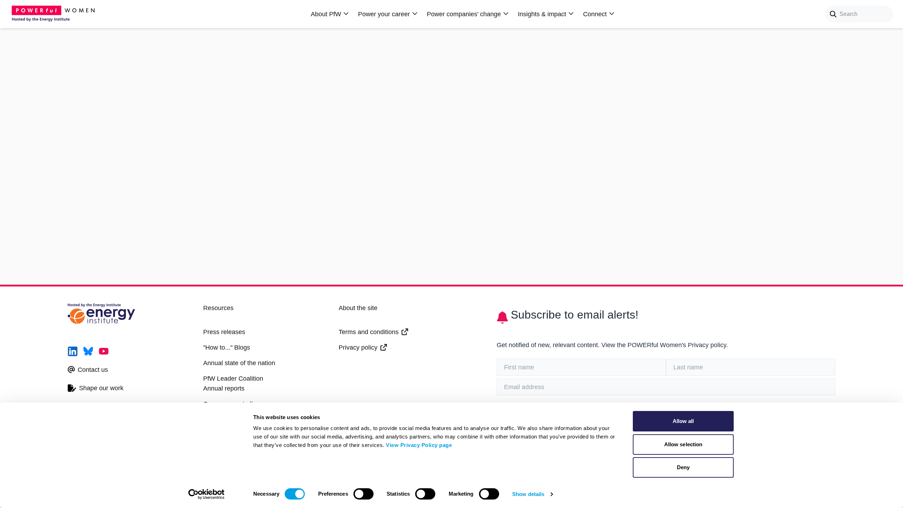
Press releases (224, 331)
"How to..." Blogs (226, 347)
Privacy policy (358, 347)
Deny (683, 467)
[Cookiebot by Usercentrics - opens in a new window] (206, 494)
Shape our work (101, 388)
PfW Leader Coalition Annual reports (233, 383)
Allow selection (683, 444)
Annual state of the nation (239, 363)
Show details (528, 494)
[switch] (363, 494)
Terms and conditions (369, 331)
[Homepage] (55, 14)
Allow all (683, 421)
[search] (831, 14)
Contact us (93, 369)
